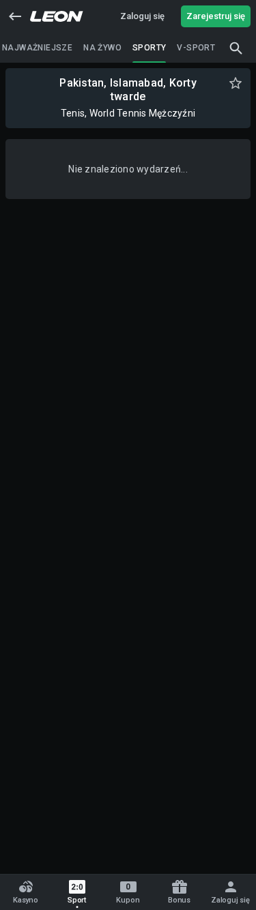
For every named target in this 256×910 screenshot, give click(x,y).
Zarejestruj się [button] (215, 16)
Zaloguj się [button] (142, 16)
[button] (15, 16)
